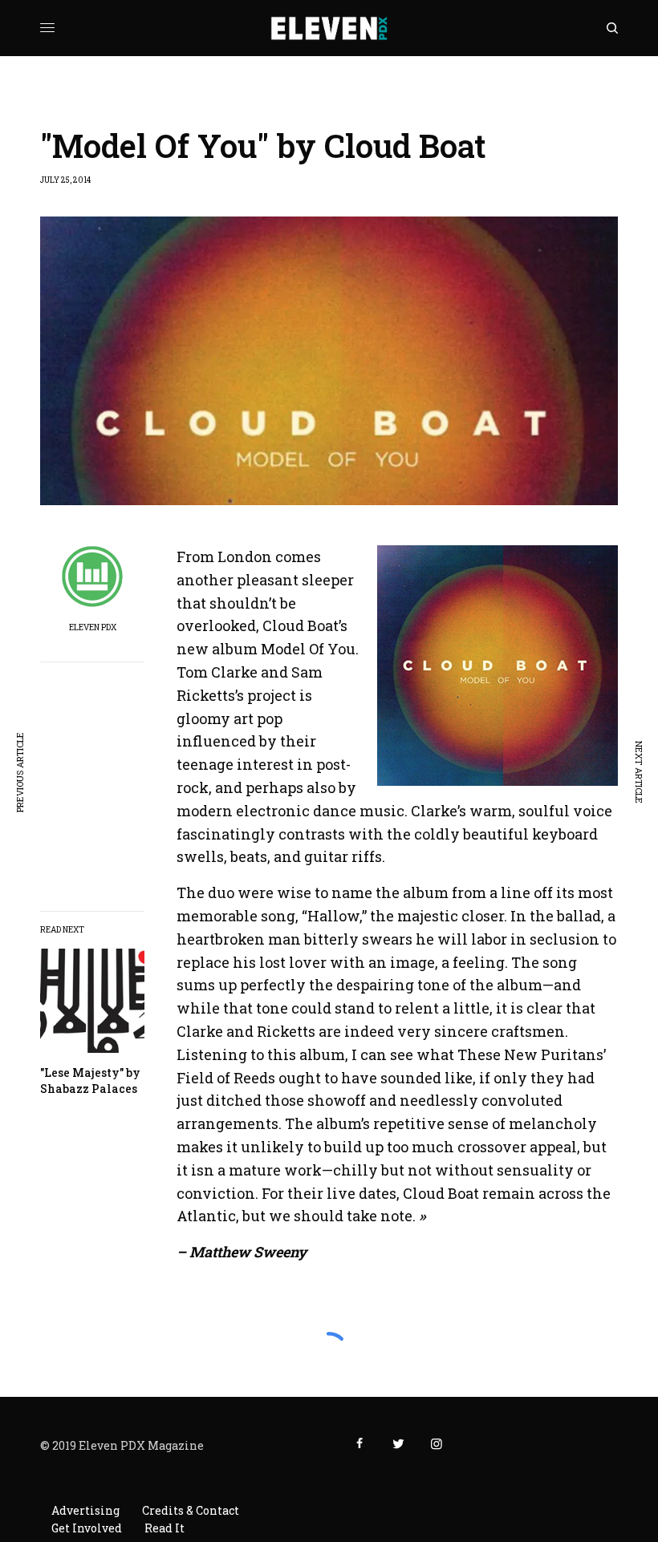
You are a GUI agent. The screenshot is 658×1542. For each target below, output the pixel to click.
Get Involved (86, 1528)
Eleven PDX (92, 628)
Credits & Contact (190, 1510)
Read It (164, 1528)
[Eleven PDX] (329, 28)
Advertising (85, 1510)
